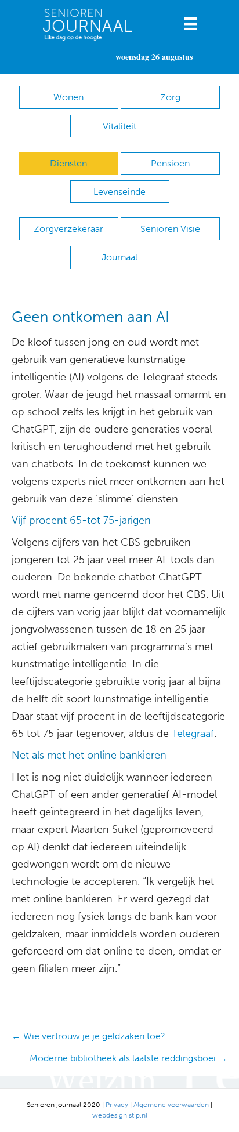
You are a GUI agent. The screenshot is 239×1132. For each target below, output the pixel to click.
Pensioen (170, 163)
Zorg (170, 97)
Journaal (119, 257)
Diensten (68, 163)
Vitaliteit (119, 126)
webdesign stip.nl (119, 1115)
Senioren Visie (170, 228)
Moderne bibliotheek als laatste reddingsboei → (128, 1058)
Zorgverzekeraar (68, 228)
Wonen (68, 97)
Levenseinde (119, 191)
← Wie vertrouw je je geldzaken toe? (88, 1036)
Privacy (117, 1105)
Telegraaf (191, 733)
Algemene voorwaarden (171, 1105)
